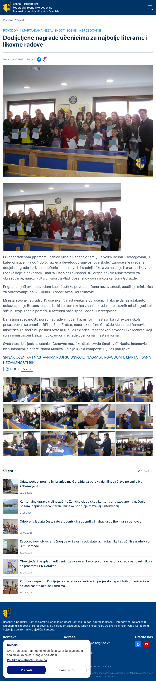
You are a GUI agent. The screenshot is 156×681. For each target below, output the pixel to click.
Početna (8, 20)
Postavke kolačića (99, 666)
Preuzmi (27, 369)
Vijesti (21, 20)
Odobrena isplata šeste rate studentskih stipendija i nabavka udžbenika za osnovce (80, 521)
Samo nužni (67, 670)
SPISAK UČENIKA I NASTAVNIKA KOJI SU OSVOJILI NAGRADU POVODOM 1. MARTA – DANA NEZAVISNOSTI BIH (77, 360)
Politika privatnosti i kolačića (27, 660)
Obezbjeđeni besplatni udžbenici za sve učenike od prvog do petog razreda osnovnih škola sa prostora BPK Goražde (86, 563)
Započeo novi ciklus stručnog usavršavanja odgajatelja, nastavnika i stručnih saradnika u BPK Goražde (85, 543)
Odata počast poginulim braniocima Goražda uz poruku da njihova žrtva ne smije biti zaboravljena (81, 484)
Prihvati (26, 670)
